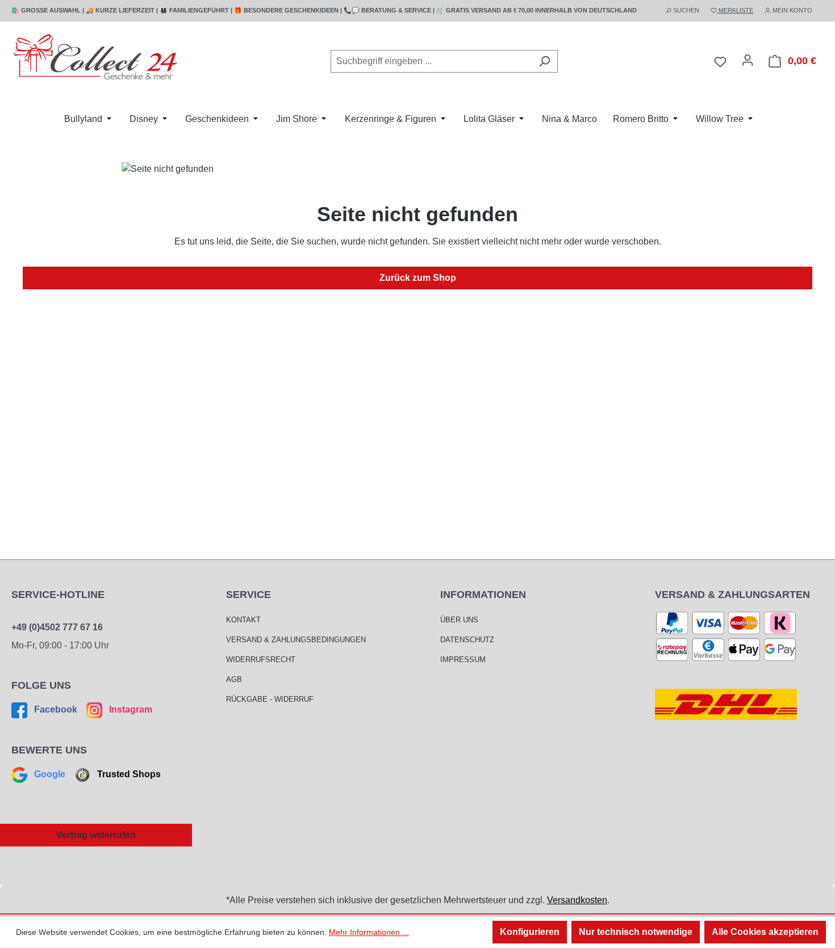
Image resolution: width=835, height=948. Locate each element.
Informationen (483, 594)
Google (50, 774)
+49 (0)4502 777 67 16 (57, 627)
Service (248, 594)
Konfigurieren (530, 932)
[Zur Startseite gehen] (96, 59)
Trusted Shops (128, 774)
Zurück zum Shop (417, 278)
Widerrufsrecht (260, 659)
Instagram (129, 709)
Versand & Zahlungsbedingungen (296, 639)
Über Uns (459, 620)
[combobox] (431, 61)
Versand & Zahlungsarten (732, 594)
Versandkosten (577, 900)
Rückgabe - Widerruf (270, 699)
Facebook (56, 709)
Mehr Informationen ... (369, 932)
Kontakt (243, 620)
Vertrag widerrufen (96, 835)
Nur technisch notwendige (635, 932)
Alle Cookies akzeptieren (765, 932)
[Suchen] (544, 61)
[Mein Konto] (747, 60)
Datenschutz (467, 639)
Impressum (463, 659)
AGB (234, 679)
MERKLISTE (735, 10)
